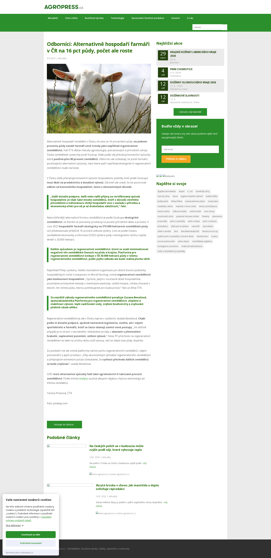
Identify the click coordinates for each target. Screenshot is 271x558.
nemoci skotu (164, 211)
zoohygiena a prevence (168, 246)
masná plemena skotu (195, 201)
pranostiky (162, 221)
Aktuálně (53, 18)
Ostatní (175, 18)
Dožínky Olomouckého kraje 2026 (193, 82)
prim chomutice (181, 69)
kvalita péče (163, 201)
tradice (214, 236)
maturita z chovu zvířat (186, 206)
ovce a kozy (209, 211)
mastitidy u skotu (165, 206)
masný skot (213, 201)
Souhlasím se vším (30, 534)
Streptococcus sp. (210, 231)
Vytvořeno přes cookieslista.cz (19, 552)
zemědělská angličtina (202, 241)
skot (176, 231)
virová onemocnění (166, 241)
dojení (181, 191)
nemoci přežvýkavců (208, 206)
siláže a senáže (164, 231)
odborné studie (180, 211)
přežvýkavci (163, 226)
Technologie (117, 18)
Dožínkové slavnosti (184, 95)
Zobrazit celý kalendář (190, 111)
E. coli (190, 191)
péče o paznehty (177, 221)
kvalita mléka (211, 196)
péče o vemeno (210, 221)
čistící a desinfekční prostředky (171, 251)
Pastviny (205, 216)
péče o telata (194, 221)
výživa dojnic (183, 241)
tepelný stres (202, 236)
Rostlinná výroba (94, 18)
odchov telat (195, 211)
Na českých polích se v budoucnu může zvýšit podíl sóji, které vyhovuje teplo (116, 447)
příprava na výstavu (180, 226)
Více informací (13, 525)
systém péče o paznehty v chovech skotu (176, 236)
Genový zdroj (164, 196)
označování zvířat (165, 216)
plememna (217, 216)
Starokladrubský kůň (190, 231)
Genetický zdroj (203, 191)
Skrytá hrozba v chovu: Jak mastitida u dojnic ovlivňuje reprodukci (127, 487)
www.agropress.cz (120, 474)
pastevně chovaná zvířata (187, 216)
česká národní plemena (191, 246)
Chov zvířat (71, 18)
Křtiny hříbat (176, 201)
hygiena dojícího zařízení (192, 196)
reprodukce (208, 226)
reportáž (195, 226)
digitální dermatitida (167, 191)
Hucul (175, 196)
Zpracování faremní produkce (147, 18)
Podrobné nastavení (31, 543)
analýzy (83, 378)
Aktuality (62, 58)
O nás (190, 18)
